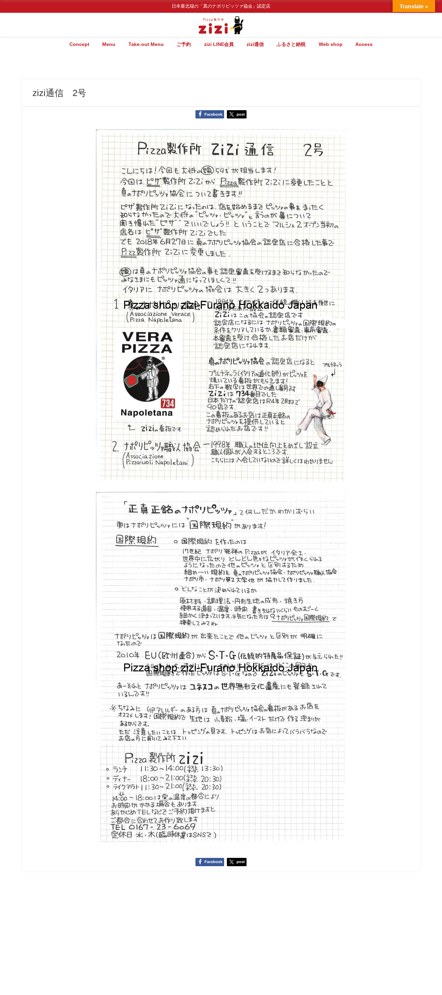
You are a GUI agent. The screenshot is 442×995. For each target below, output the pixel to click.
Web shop (331, 44)
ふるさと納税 (291, 44)
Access (364, 44)
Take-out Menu (146, 44)
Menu (108, 44)
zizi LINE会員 (219, 44)
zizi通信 (255, 44)
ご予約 (183, 44)
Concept (79, 44)
